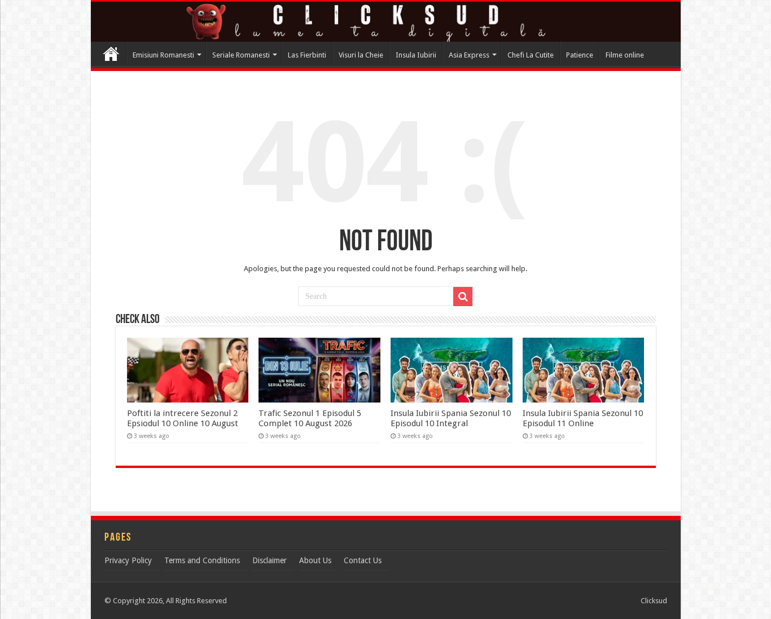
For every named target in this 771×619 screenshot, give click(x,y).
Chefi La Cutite (530, 55)
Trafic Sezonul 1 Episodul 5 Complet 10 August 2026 (310, 418)
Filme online (625, 55)
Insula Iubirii (416, 55)
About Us (315, 560)
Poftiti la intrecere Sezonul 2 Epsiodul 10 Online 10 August (182, 418)
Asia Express (469, 55)
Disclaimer (269, 560)
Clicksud (111, 53)
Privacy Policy (128, 560)
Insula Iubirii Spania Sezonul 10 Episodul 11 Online (583, 418)
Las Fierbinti (307, 55)
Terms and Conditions (202, 560)
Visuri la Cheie (361, 55)
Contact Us (363, 560)
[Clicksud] (386, 22)
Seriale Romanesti (241, 55)
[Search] (462, 296)
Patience (579, 55)
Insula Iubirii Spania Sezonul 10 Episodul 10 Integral (451, 418)
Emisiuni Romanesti (163, 55)
